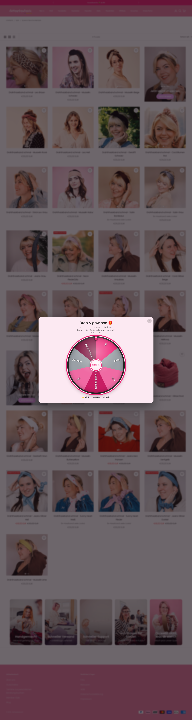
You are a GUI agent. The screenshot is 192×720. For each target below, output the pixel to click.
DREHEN (96, 365)
